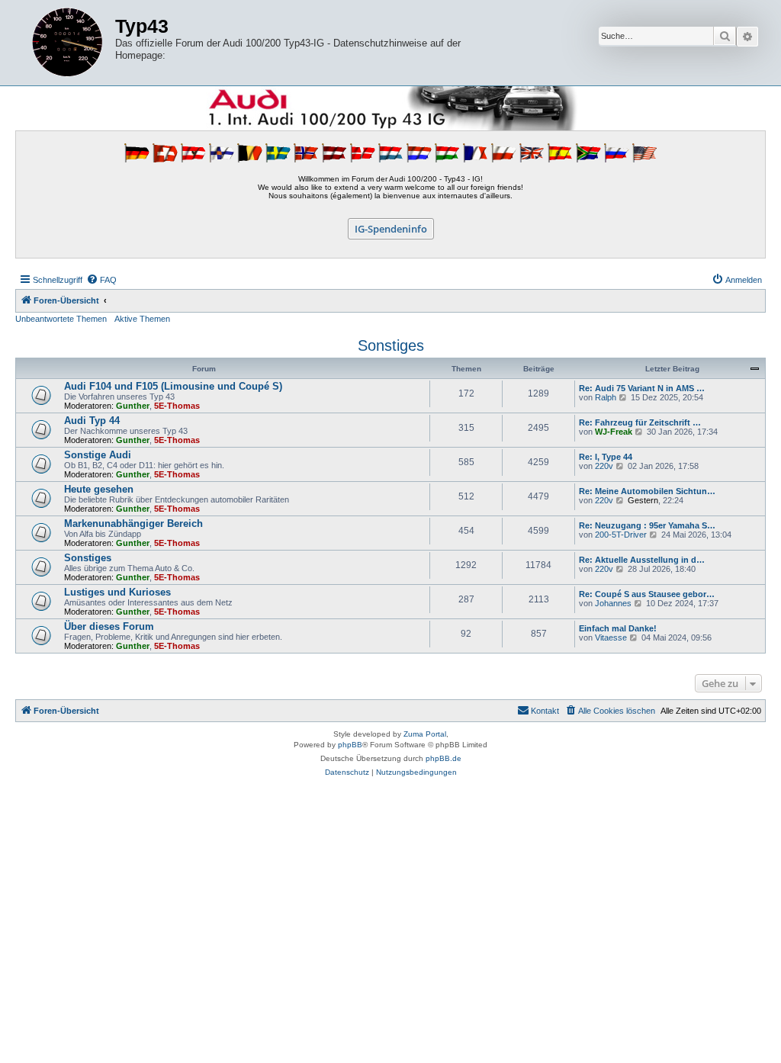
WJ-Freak (613, 431)
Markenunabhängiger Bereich (133, 523)
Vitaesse (611, 637)
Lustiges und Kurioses (117, 592)
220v (604, 465)
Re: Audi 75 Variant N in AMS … (642, 388)
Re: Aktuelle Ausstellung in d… (642, 559)
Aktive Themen (142, 318)
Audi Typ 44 (92, 420)
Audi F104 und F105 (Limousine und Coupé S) (173, 386)
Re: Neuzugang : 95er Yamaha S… (647, 525)
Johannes (613, 603)
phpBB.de (443, 758)
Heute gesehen (98, 489)
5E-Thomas (177, 405)
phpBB (350, 744)
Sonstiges (391, 345)
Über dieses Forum (109, 626)
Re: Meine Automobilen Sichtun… (647, 491)
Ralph (605, 397)
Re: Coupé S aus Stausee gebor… (647, 594)
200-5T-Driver (621, 534)
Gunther (132, 405)
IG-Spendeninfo (391, 229)
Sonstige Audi (97, 455)
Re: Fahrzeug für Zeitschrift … (640, 422)
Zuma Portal (424, 734)
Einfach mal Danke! (618, 628)
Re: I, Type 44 (605, 456)
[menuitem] (101, 280)
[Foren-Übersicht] (67, 43)
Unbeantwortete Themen (61, 318)
